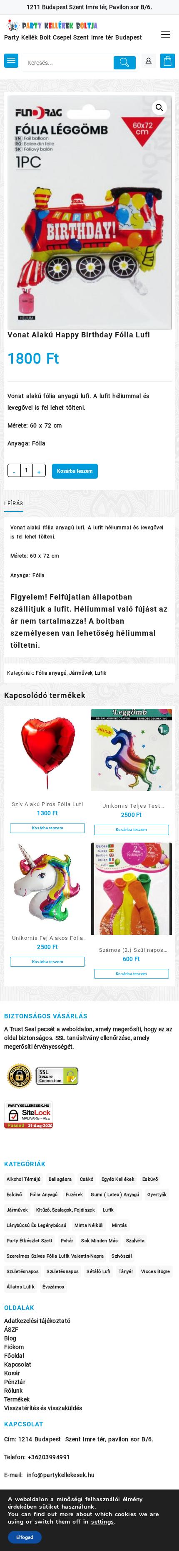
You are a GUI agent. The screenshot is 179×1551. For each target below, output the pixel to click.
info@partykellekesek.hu (61, 1475)
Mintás (119, 1225)
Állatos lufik (21, 1287)
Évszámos (53, 1287)
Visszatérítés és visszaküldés (43, 1408)
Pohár (67, 1241)
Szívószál (122, 1256)
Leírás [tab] (13, 503)
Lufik (101, 673)
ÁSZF (11, 1329)
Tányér (126, 1271)
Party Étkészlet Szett (29, 1241)
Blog (10, 1338)
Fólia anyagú (51, 673)
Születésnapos (23, 1271)
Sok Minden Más (99, 1241)
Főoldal (14, 1355)
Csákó (87, 1179)
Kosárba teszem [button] (47, 828)
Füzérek (74, 1194)
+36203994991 (49, 1457)
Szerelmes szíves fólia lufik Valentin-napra (55, 1256)
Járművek (80, 673)
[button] (159, 107)
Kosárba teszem (74, 471)
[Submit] (125, 62)
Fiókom (14, 1347)
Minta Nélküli (89, 1225)
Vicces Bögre (155, 1271)
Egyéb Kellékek (118, 1179)
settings (102, 1522)
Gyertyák (157, 1194)
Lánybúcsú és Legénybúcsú (36, 1225)
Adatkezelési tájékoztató (37, 1321)
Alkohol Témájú (23, 1179)
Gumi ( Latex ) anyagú (115, 1194)
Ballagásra (60, 1179)
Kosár (12, 1373)
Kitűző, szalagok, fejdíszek (65, 1210)
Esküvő (150, 1179)
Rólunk (13, 1390)
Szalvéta (135, 1241)
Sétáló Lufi (98, 1271)
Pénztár (14, 1382)
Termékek (17, 1399)
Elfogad (24, 1537)
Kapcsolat (18, 1364)
